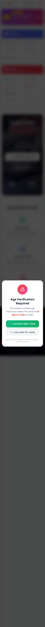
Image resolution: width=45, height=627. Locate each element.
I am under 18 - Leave (24, 332)
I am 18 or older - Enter (24, 323)
